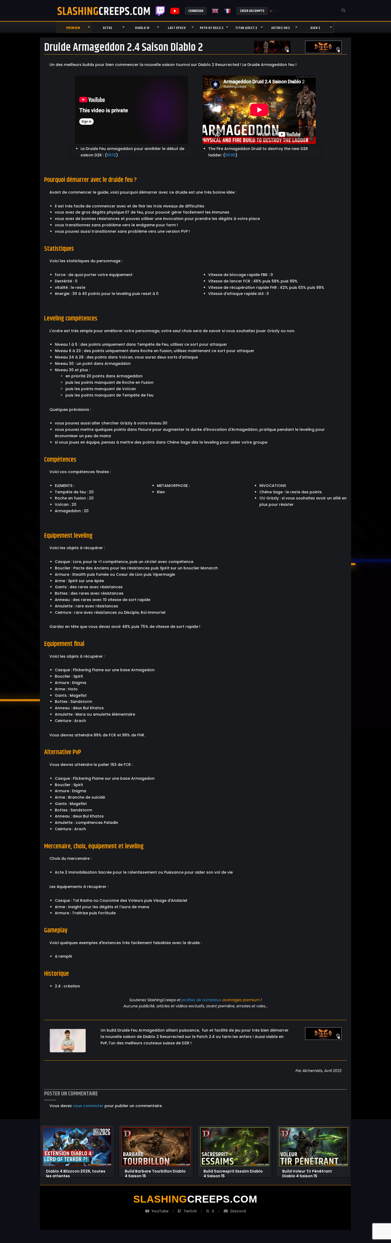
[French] (227, 11)
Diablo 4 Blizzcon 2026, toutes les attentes (75, 1171)
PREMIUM (73, 28)
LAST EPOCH (177, 28)
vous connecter (88, 1105)
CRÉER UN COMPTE (252, 11)
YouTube (160, 1211)
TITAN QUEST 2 (246, 28)
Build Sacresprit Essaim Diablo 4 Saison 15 (233, 1171)
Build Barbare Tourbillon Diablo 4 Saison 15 (155, 1171)
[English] (215, 11)
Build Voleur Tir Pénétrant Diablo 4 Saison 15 (307, 1171)
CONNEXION (195, 11)
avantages (232, 1000)
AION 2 (315, 28)
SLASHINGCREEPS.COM (103, 11)
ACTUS (108, 28)
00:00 (230, 155)
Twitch (160, 11)
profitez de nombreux (201, 1000)
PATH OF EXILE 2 (211, 28)
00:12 (111, 155)
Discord (238, 1211)
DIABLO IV (142, 28)
